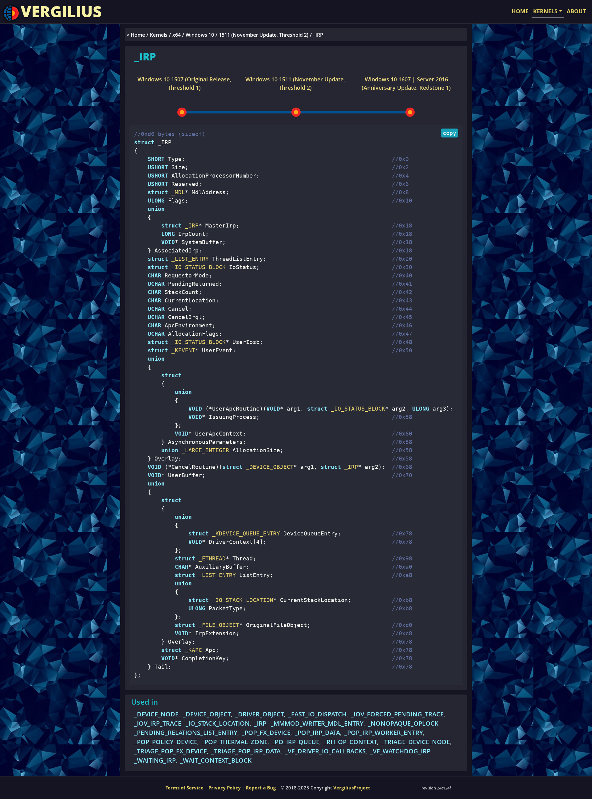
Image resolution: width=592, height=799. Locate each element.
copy (449, 133)
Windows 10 (200, 34)
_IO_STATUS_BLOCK (356, 408)
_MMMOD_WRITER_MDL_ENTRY (317, 723)
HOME (520, 11)
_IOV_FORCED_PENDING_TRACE (397, 714)
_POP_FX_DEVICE (266, 732)
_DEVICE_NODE (156, 714)
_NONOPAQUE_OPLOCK (403, 723)
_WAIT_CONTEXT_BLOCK (216, 760)
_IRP (349, 467)
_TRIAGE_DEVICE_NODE (415, 742)
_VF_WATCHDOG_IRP (400, 751)
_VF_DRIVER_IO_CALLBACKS (325, 751)
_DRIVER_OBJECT (259, 714)
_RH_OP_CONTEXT (350, 742)
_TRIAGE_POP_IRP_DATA (246, 751)
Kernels (158, 34)
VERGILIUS (61, 11)
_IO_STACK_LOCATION (218, 723)
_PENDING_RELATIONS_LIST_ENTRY (185, 732)
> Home (136, 34)
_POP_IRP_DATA (317, 732)
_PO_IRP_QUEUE (295, 742)
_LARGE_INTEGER (203, 450)
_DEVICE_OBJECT (268, 467)
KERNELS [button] (545, 11)
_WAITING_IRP (155, 760)
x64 (176, 34)
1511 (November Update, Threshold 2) (263, 34)
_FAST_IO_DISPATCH (317, 714)
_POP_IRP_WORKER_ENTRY (383, 732)
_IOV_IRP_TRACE (157, 723)
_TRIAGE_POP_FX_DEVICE (170, 751)
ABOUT (576, 11)
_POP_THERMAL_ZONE (235, 742)
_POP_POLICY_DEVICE (165, 742)
